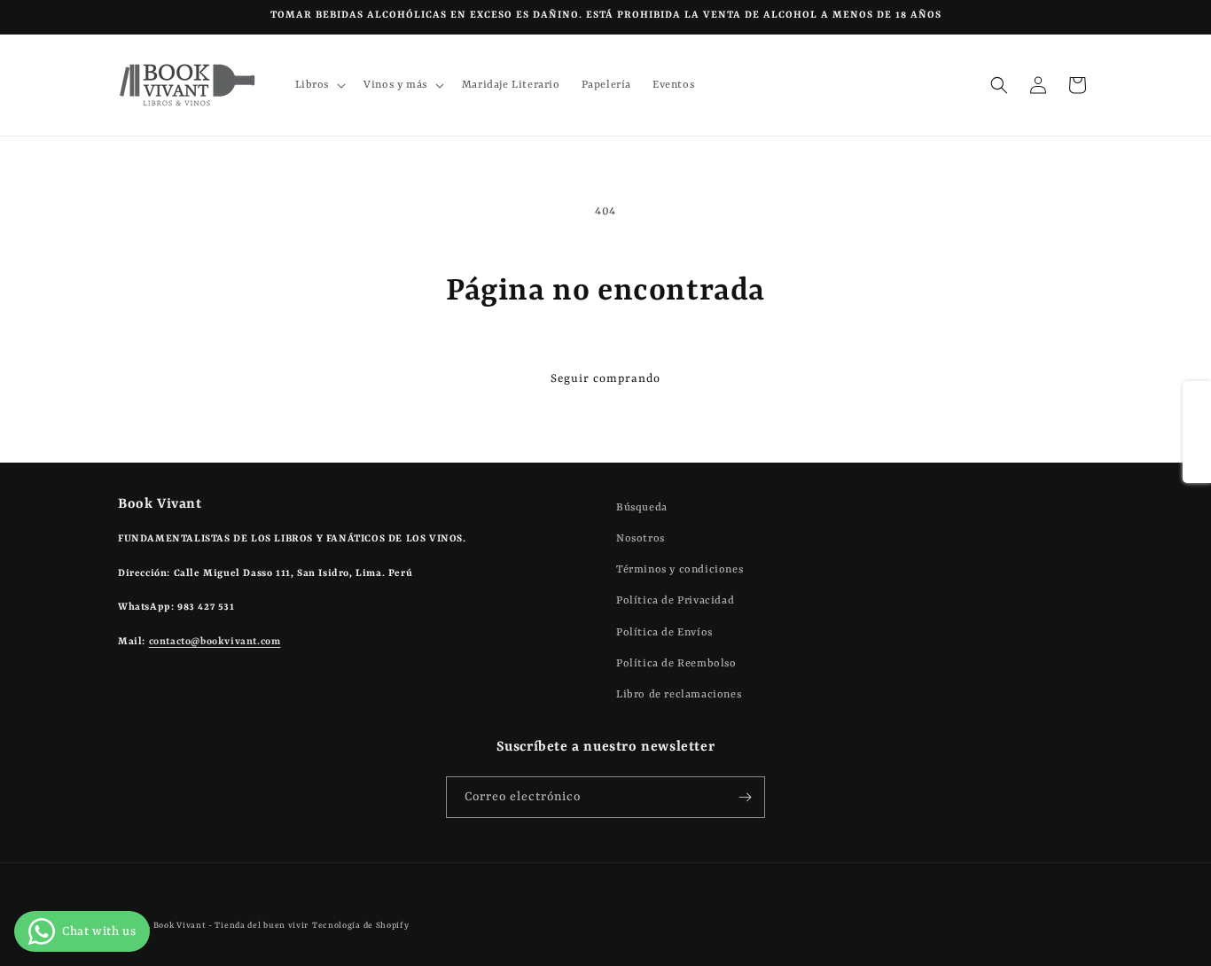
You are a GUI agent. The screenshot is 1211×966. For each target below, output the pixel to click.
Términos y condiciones (679, 570)
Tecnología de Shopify (361, 926)
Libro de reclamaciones (678, 695)
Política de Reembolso (676, 664)
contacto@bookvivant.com (215, 642)
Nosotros (640, 539)
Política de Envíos (664, 633)
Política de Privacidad (675, 601)
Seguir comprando (605, 379)
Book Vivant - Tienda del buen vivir (231, 926)
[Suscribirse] (744, 797)
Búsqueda (642, 508)
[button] (319, 85)
